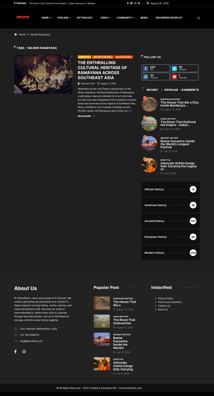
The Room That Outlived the (124, 321)
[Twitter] (131, 3)
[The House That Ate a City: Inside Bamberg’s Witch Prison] (102, 303)
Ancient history (103, 57)
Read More (84, 116)
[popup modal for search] (194, 18)
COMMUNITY (124, 17)
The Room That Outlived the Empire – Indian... (178, 123)
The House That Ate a (124, 303)
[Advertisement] (75, 150)
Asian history (123, 57)
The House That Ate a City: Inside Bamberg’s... (179, 104)
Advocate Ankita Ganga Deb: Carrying (123, 366)
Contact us (164, 305)
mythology (85, 17)
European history (170, 99)
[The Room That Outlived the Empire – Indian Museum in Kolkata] (102, 321)
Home (45, 17)
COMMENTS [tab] (190, 89)
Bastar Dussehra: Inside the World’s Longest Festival (177, 144)
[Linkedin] (139, 3)
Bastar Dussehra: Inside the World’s (120, 343)
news (144, 17)
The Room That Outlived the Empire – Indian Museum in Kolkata (62, 3)
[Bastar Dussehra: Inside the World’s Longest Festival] (102, 339)
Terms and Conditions (170, 302)
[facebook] (128, 3)
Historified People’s (169, 17)
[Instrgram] (135, 3)
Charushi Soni (88, 83)
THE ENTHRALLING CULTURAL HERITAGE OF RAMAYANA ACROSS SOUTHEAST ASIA (102, 70)
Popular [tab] (171, 89)
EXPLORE (63, 17)
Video (104, 17)
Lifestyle (84, 57)
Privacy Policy (165, 298)
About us (163, 309)
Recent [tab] (152, 89)
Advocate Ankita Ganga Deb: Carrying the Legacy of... (178, 166)
